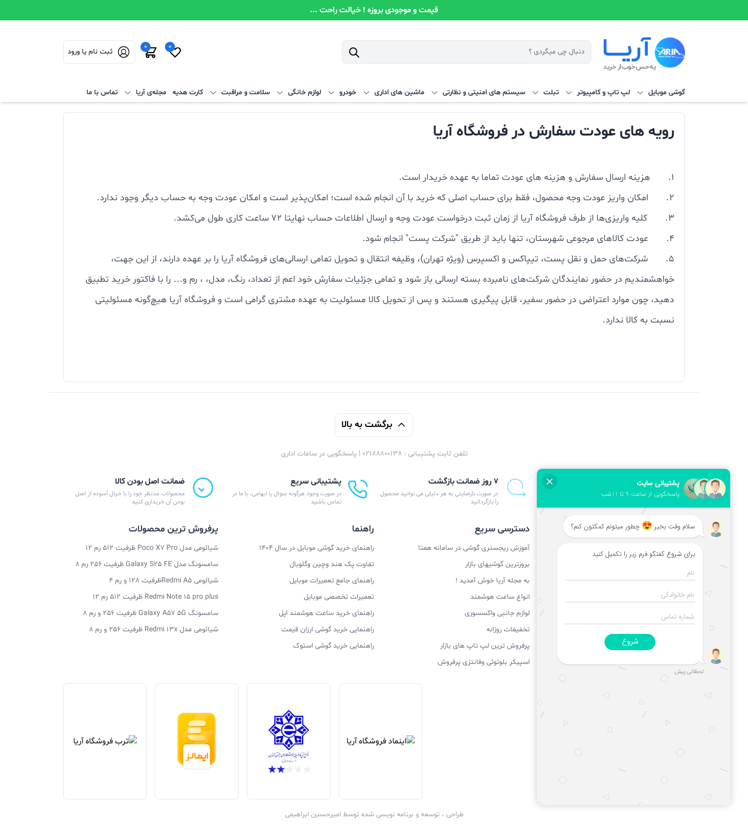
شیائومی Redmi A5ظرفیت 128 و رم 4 (163, 580)
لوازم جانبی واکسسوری (497, 613)
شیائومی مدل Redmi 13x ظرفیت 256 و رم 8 (153, 629)
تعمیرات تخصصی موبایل (339, 597)
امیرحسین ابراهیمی (313, 814)
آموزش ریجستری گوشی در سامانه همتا (474, 548)
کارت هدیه (187, 92)
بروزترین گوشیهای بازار (497, 564)
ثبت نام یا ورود (90, 52)
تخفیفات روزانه (508, 629)
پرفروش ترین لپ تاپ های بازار (485, 646)
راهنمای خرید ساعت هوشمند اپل (326, 613)
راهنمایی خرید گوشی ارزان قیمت (327, 629)
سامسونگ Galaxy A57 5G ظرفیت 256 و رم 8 (150, 613)
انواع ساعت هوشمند (500, 597)
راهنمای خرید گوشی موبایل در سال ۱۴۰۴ (316, 548)
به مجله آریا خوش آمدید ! (492, 580)
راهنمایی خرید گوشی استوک (333, 646)
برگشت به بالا (366, 424)
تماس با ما (102, 92)
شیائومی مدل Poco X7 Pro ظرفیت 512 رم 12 (151, 548)
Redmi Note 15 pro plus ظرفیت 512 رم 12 (155, 597)
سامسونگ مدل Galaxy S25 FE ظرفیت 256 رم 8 (146, 564)
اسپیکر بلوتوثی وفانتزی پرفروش (484, 662)
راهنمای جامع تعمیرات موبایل (332, 580)
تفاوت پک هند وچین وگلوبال (332, 564)
